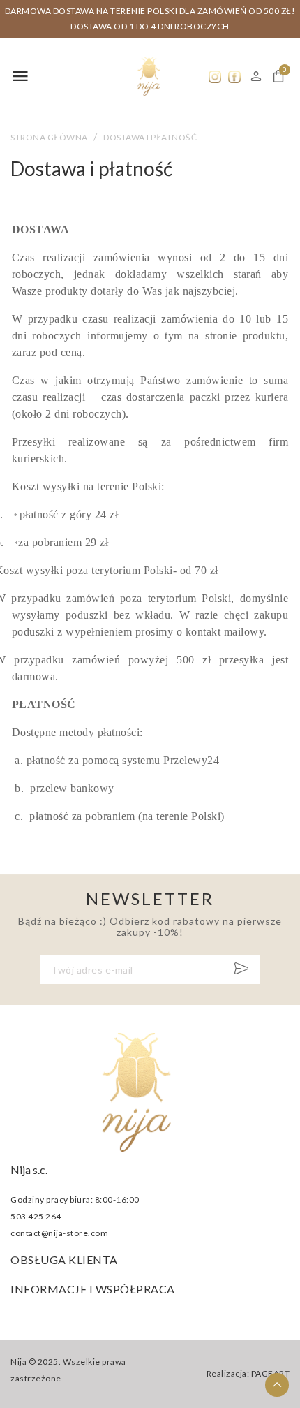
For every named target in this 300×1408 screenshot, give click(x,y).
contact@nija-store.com (59, 1233)
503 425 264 (35, 1216)
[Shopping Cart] (278, 76)
